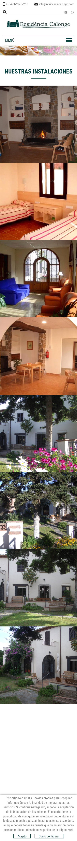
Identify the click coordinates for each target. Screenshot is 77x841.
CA (72, 12)
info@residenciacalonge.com (56, 4)
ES (65, 12)
